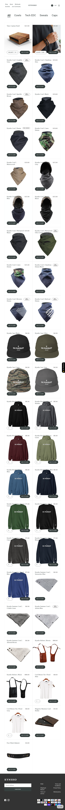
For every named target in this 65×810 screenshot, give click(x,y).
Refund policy (57, 792)
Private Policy (57, 788)
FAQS (41, 784)
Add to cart (25, 52)
